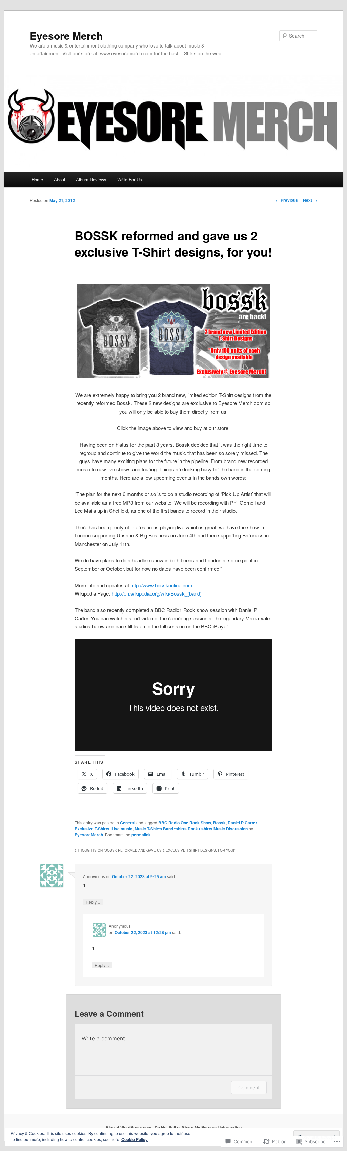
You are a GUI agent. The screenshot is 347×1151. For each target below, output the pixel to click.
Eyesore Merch (66, 35)
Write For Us (129, 179)
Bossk (219, 822)
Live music (121, 829)
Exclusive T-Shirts (92, 829)
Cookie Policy (134, 1139)
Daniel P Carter (242, 822)
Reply (93, 902)
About (59, 179)
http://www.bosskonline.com (161, 585)
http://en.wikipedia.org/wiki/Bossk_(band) (156, 593)
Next (310, 200)
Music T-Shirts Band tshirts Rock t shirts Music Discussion (191, 829)
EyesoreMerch (89, 835)
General (127, 822)
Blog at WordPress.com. (129, 1127)
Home (37, 179)
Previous (286, 200)
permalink (141, 835)
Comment (249, 1087)
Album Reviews (91, 179)
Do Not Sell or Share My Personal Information (198, 1127)
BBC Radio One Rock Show (184, 822)
